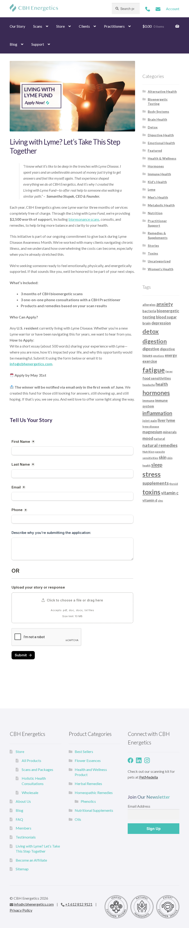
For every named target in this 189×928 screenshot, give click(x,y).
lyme (170, 420)
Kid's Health (157, 182)
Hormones (156, 166)
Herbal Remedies (88, 783)
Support (37, 44)
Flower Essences (88, 760)
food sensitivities (156, 378)
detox (150, 331)
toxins (151, 492)
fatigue (153, 370)
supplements (155, 483)
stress (151, 474)
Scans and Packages (37, 769)
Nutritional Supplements (94, 810)
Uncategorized (159, 261)
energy (171, 355)
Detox (153, 127)
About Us (23, 801)
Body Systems (158, 111)
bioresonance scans (83, 219)
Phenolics (88, 801)
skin (162, 457)
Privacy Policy (21, 910)
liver (162, 420)
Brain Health (157, 119)
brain (146, 323)
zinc (160, 500)
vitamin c (169, 492)
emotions (158, 355)
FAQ (19, 819)
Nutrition (155, 213)
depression (161, 323)
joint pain (149, 420)
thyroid (173, 483)
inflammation (157, 413)
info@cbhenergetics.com (34, 904)
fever (169, 371)
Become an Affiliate (31, 860)
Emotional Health (161, 143)
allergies (149, 304)
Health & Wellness (162, 158)
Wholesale (30, 792)
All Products (31, 760)
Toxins (153, 253)
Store (60, 26)
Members (23, 828)
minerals (170, 432)
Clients (84, 26)
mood (147, 438)
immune (148, 400)
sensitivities (150, 458)
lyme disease (150, 426)
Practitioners (114, 26)
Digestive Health (161, 135)
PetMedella (148, 777)
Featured (155, 150)
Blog (13, 44)
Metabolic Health (161, 205)
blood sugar (166, 317)
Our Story (17, 26)
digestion (154, 341)
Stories (153, 245)
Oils (78, 819)
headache (148, 385)
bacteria (149, 311)
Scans (37, 26)
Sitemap (22, 869)
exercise (149, 361)
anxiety (164, 304)
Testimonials (26, 837)
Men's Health (158, 197)
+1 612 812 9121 (78, 904)
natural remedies (159, 445)
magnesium (152, 432)
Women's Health (160, 269)
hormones (156, 392)
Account (172, 8)
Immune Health (159, 174)
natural (159, 438)
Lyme (151, 189)
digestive (150, 348)
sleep (156, 464)
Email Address (139, 806)
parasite (160, 451)
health (162, 384)
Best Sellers (84, 751)
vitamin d (149, 500)
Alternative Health (162, 91)
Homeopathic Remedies (94, 792)
